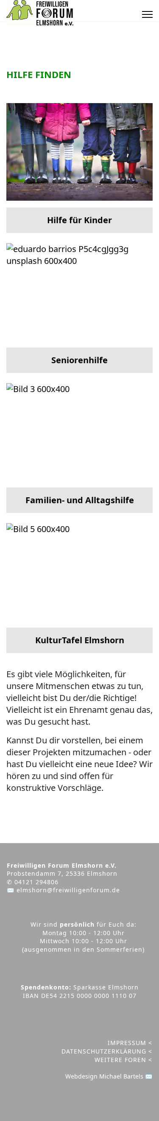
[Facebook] (119, 14)
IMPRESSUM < (130, 1043)
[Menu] (147, 14)
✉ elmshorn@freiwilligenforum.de (63, 890)
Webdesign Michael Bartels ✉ (108, 1076)
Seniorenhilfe (79, 360)
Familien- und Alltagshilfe (79, 500)
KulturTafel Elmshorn (79, 640)
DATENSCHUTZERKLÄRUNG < (106, 1051)
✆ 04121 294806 (33, 882)
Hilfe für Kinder (79, 220)
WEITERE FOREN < (123, 1060)
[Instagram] (130, 14)
